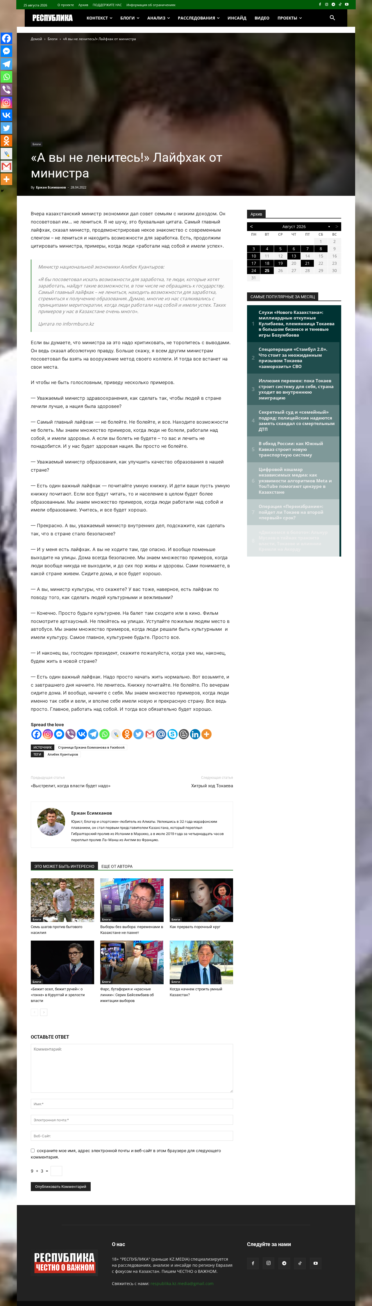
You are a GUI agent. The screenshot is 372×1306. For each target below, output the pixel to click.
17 (253, 263)
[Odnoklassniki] (127, 734)
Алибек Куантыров (63, 754)
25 (267, 270)
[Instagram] (326, 4)
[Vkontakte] (82, 734)
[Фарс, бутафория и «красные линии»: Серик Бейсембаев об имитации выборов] (132, 962)
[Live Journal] (116, 734)
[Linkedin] (195, 734)
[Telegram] (333, 4)
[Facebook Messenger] (59, 734)
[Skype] (172, 734)
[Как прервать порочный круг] (201, 900)
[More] (206, 734)
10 (253, 256)
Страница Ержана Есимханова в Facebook (91, 747)
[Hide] (2, 191)
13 (293, 256)
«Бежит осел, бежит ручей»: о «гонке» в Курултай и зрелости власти (58, 995)
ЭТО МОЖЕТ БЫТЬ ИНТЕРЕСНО (64, 866)
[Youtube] (346, 4)
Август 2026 (294, 226)
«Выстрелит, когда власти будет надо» (70, 785)
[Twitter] (138, 734)
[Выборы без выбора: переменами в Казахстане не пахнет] (132, 900)
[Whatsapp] (104, 734)
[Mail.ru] (161, 734)
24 (253, 270)
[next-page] (43, 1012)
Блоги (53, 38)
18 (267, 263)
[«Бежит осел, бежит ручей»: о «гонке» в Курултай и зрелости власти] (62, 962)
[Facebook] (320, 4)
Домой (36, 38)
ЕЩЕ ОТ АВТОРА (117, 866)
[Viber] (70, 734)
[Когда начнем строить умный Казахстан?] (201, 962)
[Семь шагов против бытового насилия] (62, 900)
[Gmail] (150, 734)
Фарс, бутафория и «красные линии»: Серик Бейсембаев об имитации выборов (127, 995)
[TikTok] (340, 4)
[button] (332, 18)
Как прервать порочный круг (195, 927)
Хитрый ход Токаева (212, 785)
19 (280, 263)
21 (307, 263)
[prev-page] (34, 1012)
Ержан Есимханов (51, 187)
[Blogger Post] (184, 734)
